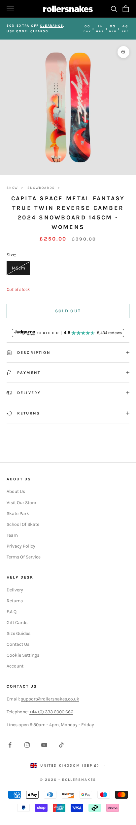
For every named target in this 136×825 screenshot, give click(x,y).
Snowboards (41, 188)
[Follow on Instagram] (27, 745)
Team (12, 535)
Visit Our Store (21, 502)
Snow (12, 188)
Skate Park (18, 513)
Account (15, 666)
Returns (15, 601)
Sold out (68, 310)
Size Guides (18, 633)
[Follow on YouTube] (44, 745)
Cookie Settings (23, 655)
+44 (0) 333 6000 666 (51, 712)
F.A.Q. (12, 611)
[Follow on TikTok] (61, 745)
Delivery (15, 590)
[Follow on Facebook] (10, 745)
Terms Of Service (24, 557)
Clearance (51, 26)
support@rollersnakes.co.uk (50, 699)
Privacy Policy (21, 546)
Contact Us (18, 644)
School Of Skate (23, 524)
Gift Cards (17, 622)
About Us (16, 491)
